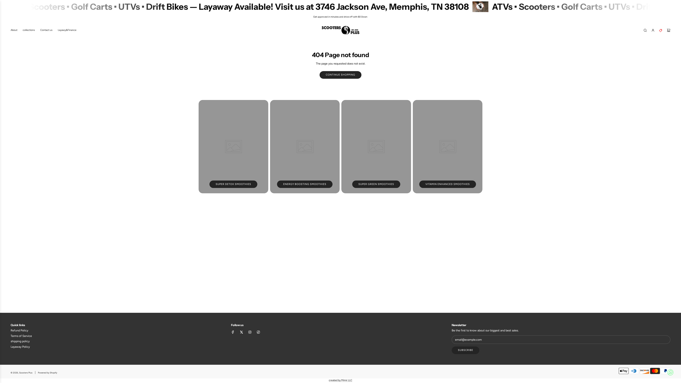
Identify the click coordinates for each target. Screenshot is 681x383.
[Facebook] (233, 332)
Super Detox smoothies (233, 184)
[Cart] (668, 30)
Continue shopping (340, 74)
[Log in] (653, 30)
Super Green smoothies (376, 184)
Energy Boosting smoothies (304, 184)
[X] (241, 332)
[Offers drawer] (661, 30)
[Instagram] (250, 332)
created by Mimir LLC (340, 380)
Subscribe (465, 350)
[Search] (645, 30)
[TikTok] (258, 332)
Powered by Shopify (47, 372)
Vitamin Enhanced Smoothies (447, 184)
